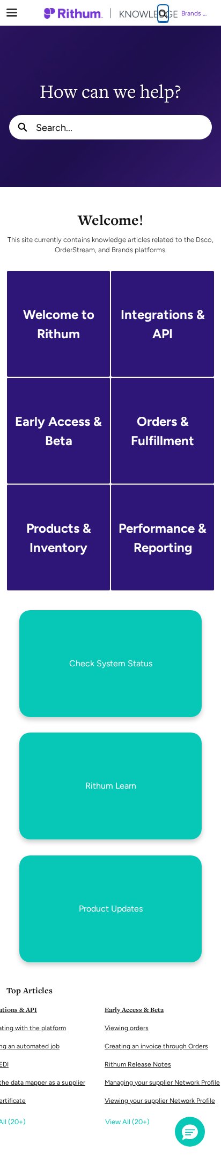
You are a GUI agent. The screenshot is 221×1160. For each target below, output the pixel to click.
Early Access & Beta (134, 1009)
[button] (190, 1132)
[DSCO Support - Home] (110, 13)
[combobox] (124, 127)
